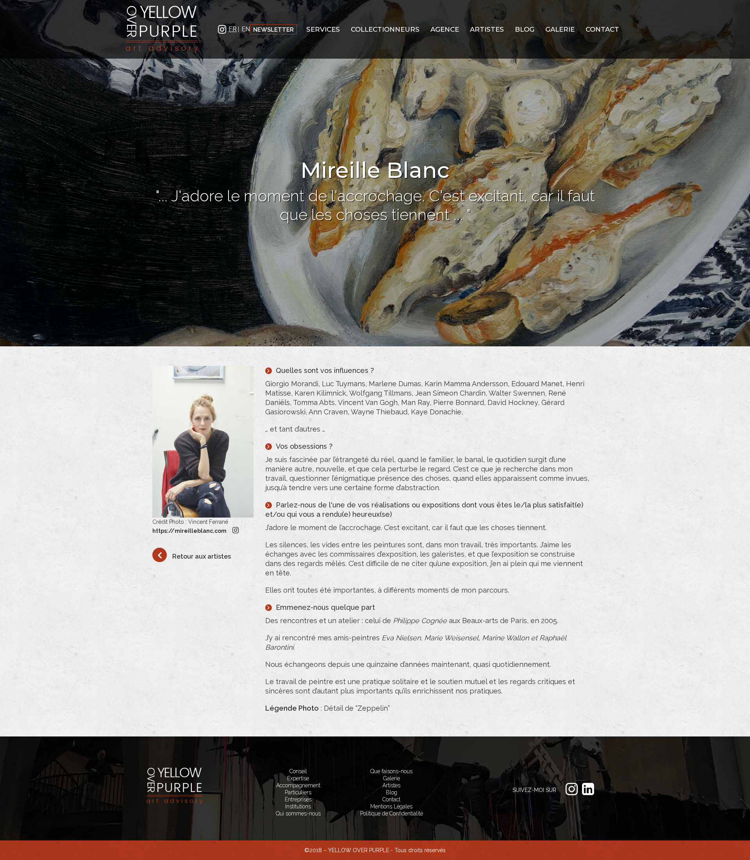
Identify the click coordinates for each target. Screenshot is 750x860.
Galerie (560, 29)
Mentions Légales (391, 806)
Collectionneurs (385, 29)
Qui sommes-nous (298, 813)
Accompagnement (298, 785)
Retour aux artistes (201, 556)
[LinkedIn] (590, 789)
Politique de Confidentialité (391, 813)
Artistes (487, 29)
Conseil (298, 771)
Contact (602, 29)
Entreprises (298, 799)
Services (323, 29)
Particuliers (298, 792)
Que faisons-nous (391, 771)
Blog (524, 29)
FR (233, 29)
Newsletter (273, 33)
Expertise (298, 778)
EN (245, 29)
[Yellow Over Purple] (162, 28)
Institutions (298, 806)
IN (222, 29)
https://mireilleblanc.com (189, 531)
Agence (444, 29)
